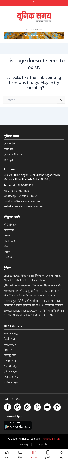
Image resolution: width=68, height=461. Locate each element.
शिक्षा (6, 246)
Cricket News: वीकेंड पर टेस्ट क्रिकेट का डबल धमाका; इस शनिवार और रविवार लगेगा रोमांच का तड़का (33, 278)
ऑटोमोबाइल (10, 225)
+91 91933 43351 (21, 191)
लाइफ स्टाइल (10, 241)
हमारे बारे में (9, 143)
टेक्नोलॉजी (9, 230)
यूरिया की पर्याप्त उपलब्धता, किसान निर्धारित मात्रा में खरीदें (32, 285)
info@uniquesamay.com (25, 201)
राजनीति (8, 257)
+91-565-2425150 (22, 185)
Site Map (24, 444)
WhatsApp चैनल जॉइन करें (33, 412)
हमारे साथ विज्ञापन (13, 155)
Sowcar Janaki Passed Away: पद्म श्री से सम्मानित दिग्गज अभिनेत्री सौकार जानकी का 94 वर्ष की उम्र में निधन (34, 313)
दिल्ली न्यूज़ (9, 339)
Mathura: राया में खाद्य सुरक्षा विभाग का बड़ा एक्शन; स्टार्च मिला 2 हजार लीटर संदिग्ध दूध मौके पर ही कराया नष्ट (32, 293)
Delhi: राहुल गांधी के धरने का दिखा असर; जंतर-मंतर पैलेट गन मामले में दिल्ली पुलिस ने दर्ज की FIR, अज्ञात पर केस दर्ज (33, 303)
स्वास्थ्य (7, 252)
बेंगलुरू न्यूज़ (10, 344)
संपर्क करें (8, 149)
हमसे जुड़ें (8, 160)
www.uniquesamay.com (29, 206)
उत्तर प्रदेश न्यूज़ (11, 333)
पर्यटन (7, 235)
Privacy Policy (41, 444)
